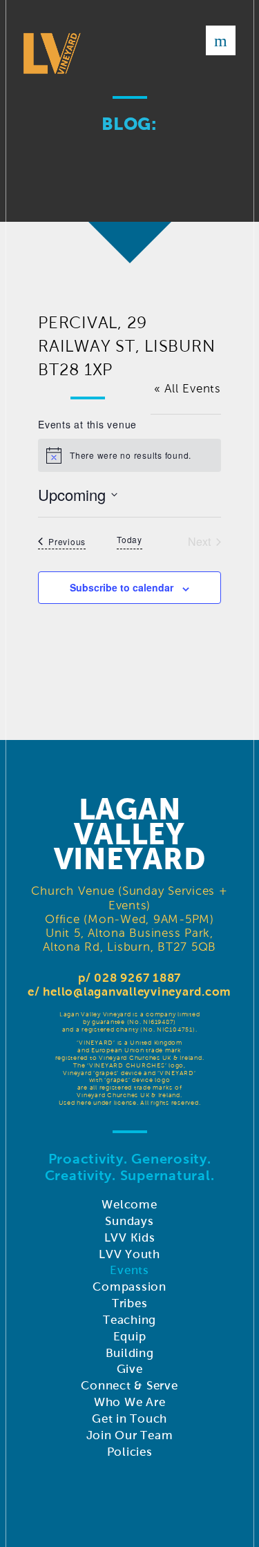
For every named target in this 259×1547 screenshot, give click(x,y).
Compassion (129, 1286)
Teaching (129, 1320)
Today (129, 539)
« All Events (187, 388)
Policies (130, 1452)
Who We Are (130, 1402)
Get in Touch (129, 1418)
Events (129, 1270)
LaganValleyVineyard (130, 834)
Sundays (129, 1221)
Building (130, 1353)
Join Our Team (129, 1435)
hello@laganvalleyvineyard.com (137, 991)
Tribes (130, 1303)
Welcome (129, 1204)
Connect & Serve (129, 1385)
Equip (129, 1336)
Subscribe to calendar (121, 587)
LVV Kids (129, 1237)
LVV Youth (129, 1254)
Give (130, 1369)
